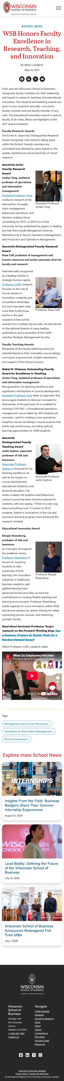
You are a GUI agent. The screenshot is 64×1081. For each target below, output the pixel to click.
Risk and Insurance (15, 739)
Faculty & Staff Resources (42, 1042)
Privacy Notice (22, 1073)
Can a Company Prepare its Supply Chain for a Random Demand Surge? (31, 635)
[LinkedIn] (28, 79)
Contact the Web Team (39, 1073)
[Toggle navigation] (60, 8)
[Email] (42, 79)
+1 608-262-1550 (16, 1033)
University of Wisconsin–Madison (32, 1070)
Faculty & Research (44, 1018)
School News (32, 26)
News (37, 1022)
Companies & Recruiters (41, 1035)
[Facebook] (21, 79)
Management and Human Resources (26, 724)
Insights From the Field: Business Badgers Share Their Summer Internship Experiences (32, 805)
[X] (35, 79)
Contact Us (13, 1037)
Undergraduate (42, 1011)
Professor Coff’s (11, 284)
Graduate (39, 1014)
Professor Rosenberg (14, 557)
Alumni (38, 1029)
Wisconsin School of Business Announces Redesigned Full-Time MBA (29, 930)
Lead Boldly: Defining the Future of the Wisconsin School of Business (31, 868)
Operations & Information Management (27, 731)
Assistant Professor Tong (17, 195)
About (38, 1025)
